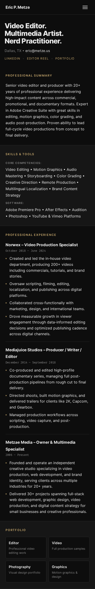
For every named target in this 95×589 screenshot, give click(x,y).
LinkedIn (12, 58)
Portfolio (65, 58)
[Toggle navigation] (85, 7)
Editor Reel (38, 58)
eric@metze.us (37, 51)
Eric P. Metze (18, 7)
